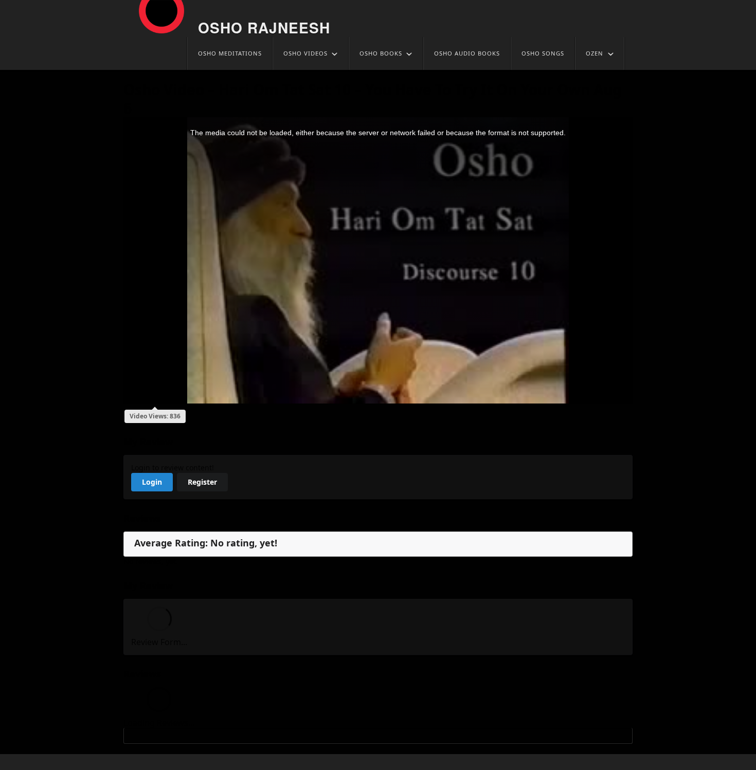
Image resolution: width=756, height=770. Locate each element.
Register (202, 482)
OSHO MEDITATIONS (230, 53)
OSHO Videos (305, 53)
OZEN (594, 53)
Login (152, 482)
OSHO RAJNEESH (264, 27)
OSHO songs (542, 53)
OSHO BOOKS (380, 53)
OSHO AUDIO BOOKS (467, 53)
